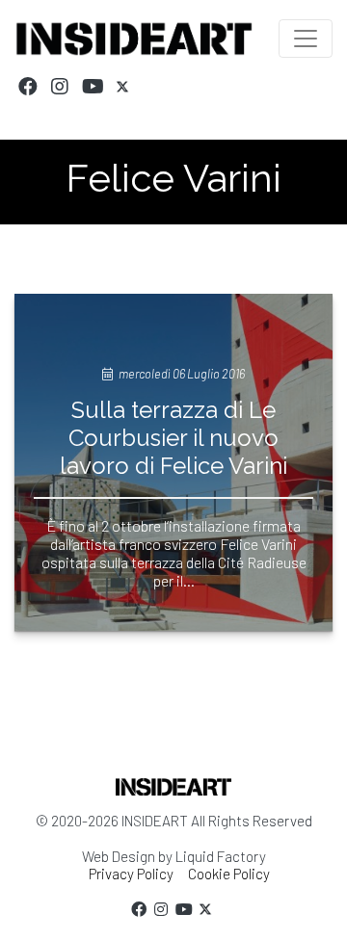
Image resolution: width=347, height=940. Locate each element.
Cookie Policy (229, 873)
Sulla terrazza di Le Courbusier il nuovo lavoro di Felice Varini (173, 438)
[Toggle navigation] (306, 38)
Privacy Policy (131, 873)
